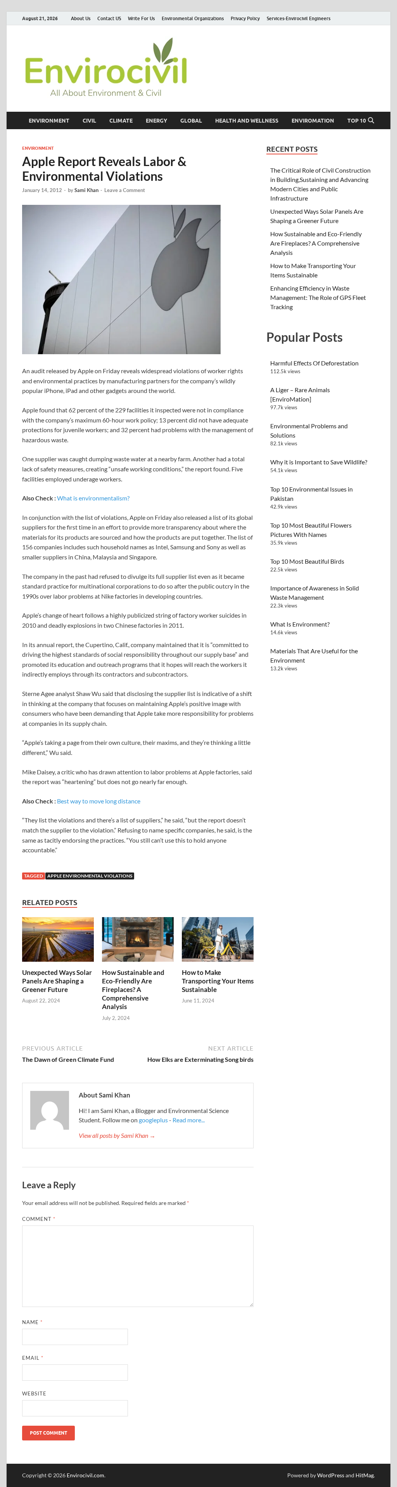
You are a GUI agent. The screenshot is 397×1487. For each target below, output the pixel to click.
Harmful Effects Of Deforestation (314, 363)
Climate (121, 121)
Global (191, 121)
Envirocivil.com (85, 1475)
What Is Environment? (300, 624)
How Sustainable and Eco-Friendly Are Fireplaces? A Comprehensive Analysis (133, 989)
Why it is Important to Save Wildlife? (318, 462)
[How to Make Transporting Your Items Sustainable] (218, 941)
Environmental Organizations (193, 18)
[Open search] (371, 121)
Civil (89, 121)
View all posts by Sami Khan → (117, 1135)
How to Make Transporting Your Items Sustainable (218, 981)
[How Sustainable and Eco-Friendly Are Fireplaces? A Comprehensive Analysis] (138, 941)
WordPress (330, 1475)
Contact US (109, 18)
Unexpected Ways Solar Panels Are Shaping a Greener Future (57, 981)
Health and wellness (246, 121)
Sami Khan (86, 190)
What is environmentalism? (93, 498)
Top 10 (356, 121)
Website (34, 1393)
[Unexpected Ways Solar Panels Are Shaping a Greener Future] (58, 941)
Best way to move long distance (98, 801)
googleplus (153, 1119)
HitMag (365, 1475)
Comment (38, 1219)
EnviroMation (313, 121)
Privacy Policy (245, 18)
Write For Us (141, 18)
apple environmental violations (89, 876)
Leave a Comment (124, 190)
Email (32, 1358)
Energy (156, 121)
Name (32, 1322)
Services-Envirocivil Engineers (298, 18)
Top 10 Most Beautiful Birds (307, 561)
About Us (80, 18)
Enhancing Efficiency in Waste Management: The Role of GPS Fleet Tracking (318, 297)
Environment (49, 121)
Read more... (189, 1119)
